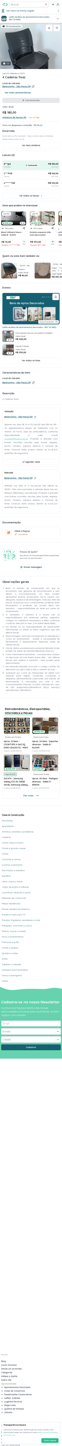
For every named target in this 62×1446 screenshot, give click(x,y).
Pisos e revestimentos (12, 936)
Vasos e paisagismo (12, 975)
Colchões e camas (11, 859)
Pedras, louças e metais (14, 931)
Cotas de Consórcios (14, 1391)
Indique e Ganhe (9, 1376)
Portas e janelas (10, 947)
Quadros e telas (10, 953)
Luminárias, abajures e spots (16, 892)
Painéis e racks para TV (13, 914)
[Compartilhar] (49, 28)
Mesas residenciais (11, 903)
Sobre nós (6, 1380)
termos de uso (9, 1435)
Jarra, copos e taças (12, 881)
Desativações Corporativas (18, 1394)
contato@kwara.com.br (16, 438)
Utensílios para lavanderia (15, 970)
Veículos (8, 1412)
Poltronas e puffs (10, 942)
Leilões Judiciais (12, 1398)
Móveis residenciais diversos (16, 909)
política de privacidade (47, 1432)
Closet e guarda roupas (14, 848)
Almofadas (7, 820)
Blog (3, 1361)
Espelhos (6, 876)
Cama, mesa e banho (12, 842)
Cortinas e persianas (12, 865)
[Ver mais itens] (58, 229)
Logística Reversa (13, 1401)
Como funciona (9, 1365)
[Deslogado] (55, 4)
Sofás (5, 958)
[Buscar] (46, 4)
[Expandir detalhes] (58, 19)
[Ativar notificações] (55, 297)
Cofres (5, 853)
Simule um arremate (11, 1368)
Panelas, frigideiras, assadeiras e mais (21, 920)
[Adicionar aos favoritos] (57, 28)
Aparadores (8, 826)
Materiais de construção (14, 898)
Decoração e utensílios (13, 870)
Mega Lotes (10, 1405)
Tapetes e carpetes (11, 964)
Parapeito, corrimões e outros (17, 925)
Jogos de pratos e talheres (15, 887)
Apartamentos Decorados (17, 1387)
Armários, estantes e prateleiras (18, 831)
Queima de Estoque (14, 1408)
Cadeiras (6, 837)
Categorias (6, 1372)
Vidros (5, 981)
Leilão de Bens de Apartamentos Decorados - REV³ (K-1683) (29, 327)
